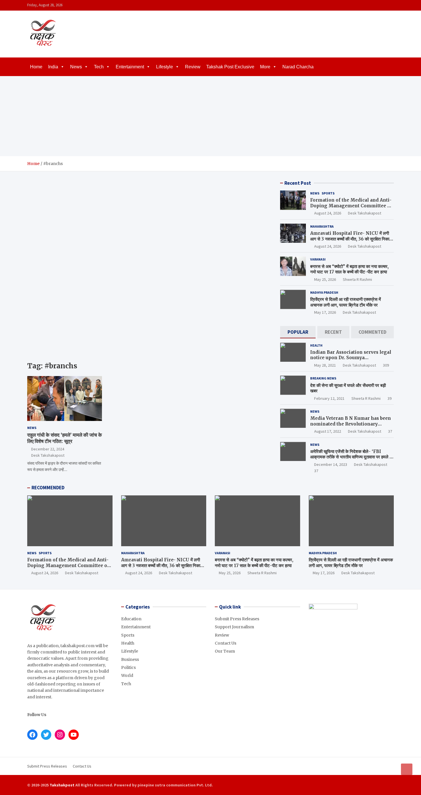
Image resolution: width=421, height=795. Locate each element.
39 (389, 398)
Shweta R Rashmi (357, 279)
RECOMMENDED (48, 487)
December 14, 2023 (330, 464)
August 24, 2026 (327, 213)
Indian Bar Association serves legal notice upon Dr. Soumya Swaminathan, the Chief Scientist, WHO (350, 360)
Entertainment (130, 66)
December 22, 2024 (47, 449)
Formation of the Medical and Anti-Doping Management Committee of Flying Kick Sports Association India (351, 208)
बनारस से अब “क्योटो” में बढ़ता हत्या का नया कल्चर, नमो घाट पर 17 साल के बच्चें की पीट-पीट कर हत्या (349, 269)
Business (130, 659)
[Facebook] (367, 5)
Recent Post (297, 183)
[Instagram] (375, 5)
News (76, 66)
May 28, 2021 (325, 365)
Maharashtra (322, 226)
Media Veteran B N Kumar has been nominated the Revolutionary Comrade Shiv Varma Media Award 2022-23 (350, 427)
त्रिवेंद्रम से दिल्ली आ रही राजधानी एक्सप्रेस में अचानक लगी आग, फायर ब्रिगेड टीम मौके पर (345, 302)
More (265, 66)
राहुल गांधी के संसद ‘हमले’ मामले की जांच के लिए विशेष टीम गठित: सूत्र (64, 438)
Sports (328, 193)
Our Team (225, 651)
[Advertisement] (210, 116)
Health (316, 345)
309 (386, 365)
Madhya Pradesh (324, 292)
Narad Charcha (298, 66)
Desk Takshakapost (47, 455)
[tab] (298, 332)
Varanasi (318, 259)
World (127, 675)
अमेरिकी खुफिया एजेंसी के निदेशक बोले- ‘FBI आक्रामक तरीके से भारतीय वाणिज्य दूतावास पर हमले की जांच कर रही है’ (352, 457)
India (53, 66)
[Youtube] (390, 5)
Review (192, 66)
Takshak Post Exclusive (230, 66)
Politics (128, 667)
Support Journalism (234, 626)
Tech (99, 66)
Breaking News (323, 378)
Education (131, 618)
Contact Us (225, 643)
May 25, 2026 (325, 279)
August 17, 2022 (327, 431)
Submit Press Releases (237, 618)
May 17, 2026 (325, 312)
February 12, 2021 (329, 398)
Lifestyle (164, 66)
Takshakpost (62, 785)
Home (36, 66)
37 (390, 431)
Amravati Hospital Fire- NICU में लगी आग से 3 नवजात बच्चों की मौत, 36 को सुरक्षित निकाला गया (351, 238)
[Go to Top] (406, 769)
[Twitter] (382, 5)
